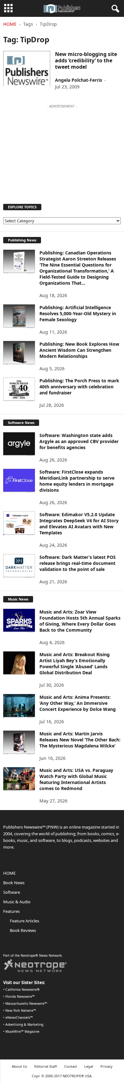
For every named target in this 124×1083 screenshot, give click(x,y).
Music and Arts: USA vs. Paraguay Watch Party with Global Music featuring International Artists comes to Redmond (76, 779)
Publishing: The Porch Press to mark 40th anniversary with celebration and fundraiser (79, 387)
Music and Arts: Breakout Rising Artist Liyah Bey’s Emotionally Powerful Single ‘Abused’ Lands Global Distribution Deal (74, 663)
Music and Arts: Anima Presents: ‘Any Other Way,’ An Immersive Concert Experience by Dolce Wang (77, 703)
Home (10, 24)
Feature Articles (24, 921)
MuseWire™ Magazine (22, 1031)
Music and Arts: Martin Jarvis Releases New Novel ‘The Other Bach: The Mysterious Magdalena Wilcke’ (80, 740)
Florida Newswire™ (20, 996)
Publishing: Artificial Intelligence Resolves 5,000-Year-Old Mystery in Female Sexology (77, 313)
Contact (70, 1066)
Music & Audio (17, 902)
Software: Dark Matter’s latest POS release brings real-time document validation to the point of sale (77, 563)
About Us (19, 1066)
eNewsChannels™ (19, 1017)
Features (11, 911)
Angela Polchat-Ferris (78, 80)
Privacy (106, 1066)
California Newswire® (22, 989)
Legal (88, 1066)
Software (11, 892)
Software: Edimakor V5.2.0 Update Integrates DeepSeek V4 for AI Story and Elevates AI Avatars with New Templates (79, 523)
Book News (13, 882)
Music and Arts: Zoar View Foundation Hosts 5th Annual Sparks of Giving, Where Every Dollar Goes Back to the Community (80, 621)
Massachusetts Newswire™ (26, 1003)
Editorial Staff (45, 1066)
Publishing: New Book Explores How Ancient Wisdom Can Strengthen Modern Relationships (79, 350)
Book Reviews (23, 930)
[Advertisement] (62, 151)
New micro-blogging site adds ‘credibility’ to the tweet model (86, 60)
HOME (9, 873)
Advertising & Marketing (24, 1024)
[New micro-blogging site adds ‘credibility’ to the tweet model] (26, 68)
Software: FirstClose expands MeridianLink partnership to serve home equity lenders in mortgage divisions (76, 481)
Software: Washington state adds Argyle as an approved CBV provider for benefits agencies (79, 441)
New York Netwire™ (20, 1010)
